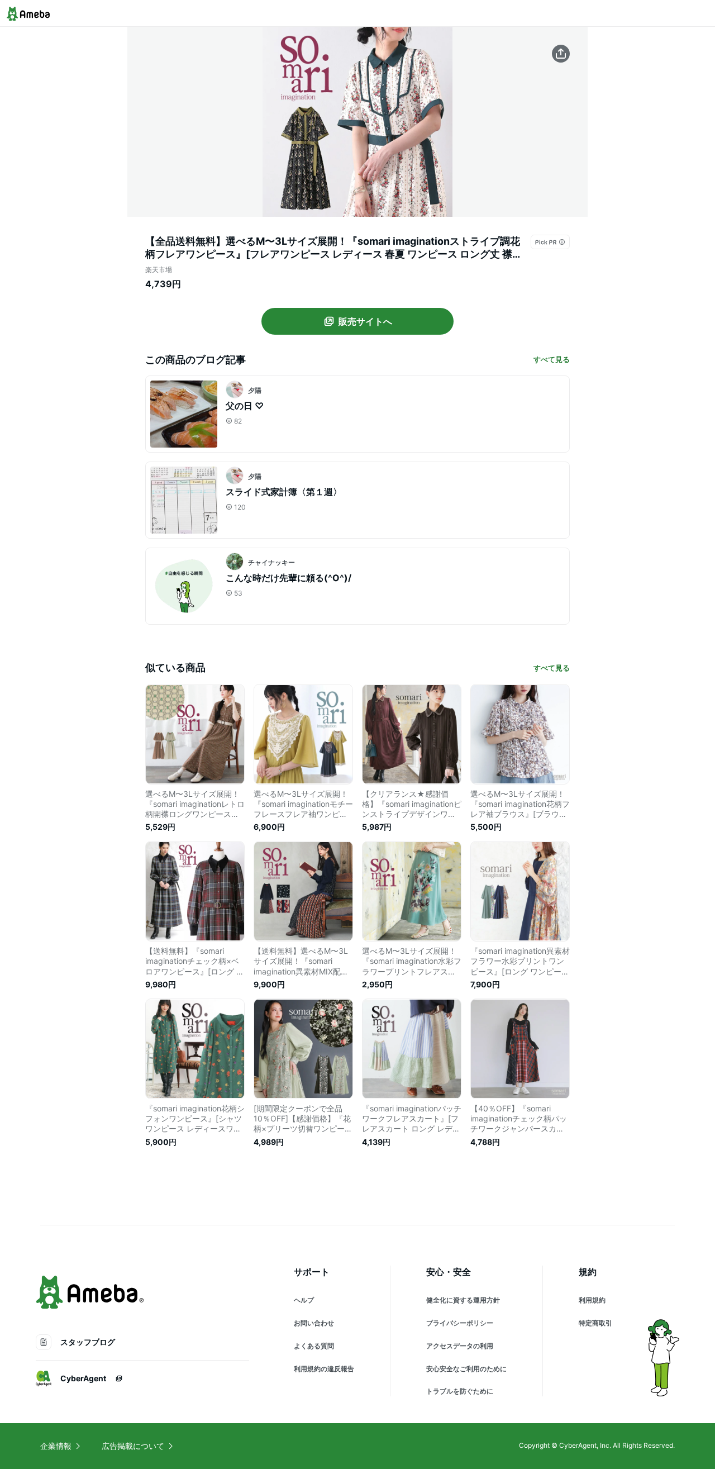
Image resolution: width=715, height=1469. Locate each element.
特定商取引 (595, 1323)
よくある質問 (314, 1346)
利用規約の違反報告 (324, 1369)
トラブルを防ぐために (459, 1391)
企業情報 (56, 1446)
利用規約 (592, 1300)
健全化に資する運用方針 (463, 1300)
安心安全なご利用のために (466, 1369)
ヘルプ (304, 1300)
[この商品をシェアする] (561, 54)
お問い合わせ (314, 1323)
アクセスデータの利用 (459, 1346)
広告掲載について (133, 1446)
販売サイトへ (365, 321)
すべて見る (551, 359)
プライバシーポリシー (459, 1323)
